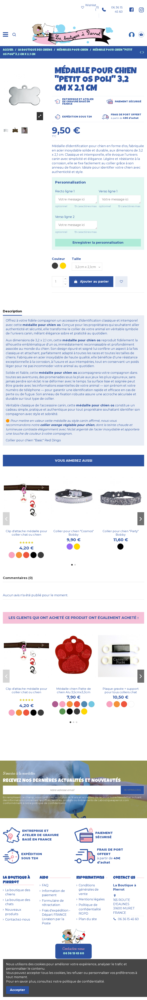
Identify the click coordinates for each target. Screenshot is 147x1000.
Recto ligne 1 (65, 191)
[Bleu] (84, 704)
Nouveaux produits (13, 912)
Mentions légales (92, 899)
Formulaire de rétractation (53, 903)
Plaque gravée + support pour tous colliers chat (121, 690)
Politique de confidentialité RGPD (90, 909)
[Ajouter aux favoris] (121, 281)
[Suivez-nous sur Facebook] (131, 9)
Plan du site (88, 919)
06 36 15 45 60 (117, 9)
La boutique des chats (17, 902)
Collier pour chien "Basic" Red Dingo (33, 440)
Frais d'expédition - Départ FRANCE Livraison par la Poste (56, 917)
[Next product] (143, 52)
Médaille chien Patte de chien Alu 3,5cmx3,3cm (73, 690)
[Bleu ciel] (91, 704)
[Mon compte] (131, 34)
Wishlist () (92, 7)
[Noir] (33, 555)
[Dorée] (77, 546)
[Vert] (62, 711)
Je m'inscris (132, 789)
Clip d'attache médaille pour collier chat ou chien (26, 532)
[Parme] (70, 546)
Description (12, 311)
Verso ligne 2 (65, 217)
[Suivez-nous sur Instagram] (140, 9)
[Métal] (41, 555)
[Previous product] (141, 52)
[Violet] (55, 704)
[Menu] (5, 34)
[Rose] (12, 555)
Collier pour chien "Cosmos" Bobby (73, 532)
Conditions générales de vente (89, 889)
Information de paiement (53, 893)
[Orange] (19, 555)
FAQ (45, 885)
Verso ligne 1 (108, 191)
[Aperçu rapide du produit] (29, 526)
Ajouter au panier (94, 281)
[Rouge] (26, 555)
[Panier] (141, 35)
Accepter (17, 990)
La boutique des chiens (17, 892)
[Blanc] (131, 704)
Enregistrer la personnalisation (98, 242)
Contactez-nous (17, 919)
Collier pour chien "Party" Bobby (121, 532)
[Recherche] (14, 34)
